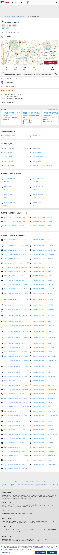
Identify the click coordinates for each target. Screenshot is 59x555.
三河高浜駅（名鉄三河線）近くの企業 (42, 447)
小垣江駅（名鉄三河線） (38, 194)
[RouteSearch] (15, 2)
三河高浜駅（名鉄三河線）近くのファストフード (16, 239)
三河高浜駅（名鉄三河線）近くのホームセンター (16, 360)
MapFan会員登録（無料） (8, 513)
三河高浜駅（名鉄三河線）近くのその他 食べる (16, 267)
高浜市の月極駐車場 (37, 148)
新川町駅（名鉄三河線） (10, 202)
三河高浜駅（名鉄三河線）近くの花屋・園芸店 (15, 376)
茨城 (33, 495)
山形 (27, 495)
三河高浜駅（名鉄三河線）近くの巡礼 (13, 305)
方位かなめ (53, 529)
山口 (55, 496)
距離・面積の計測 (32, 505)
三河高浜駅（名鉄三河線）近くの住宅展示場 (43, 451)
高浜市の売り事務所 (9, 165)
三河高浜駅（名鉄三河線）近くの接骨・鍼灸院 (44, 411)
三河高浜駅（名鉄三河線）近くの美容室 (42, 460)
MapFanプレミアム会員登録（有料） (24, 513)
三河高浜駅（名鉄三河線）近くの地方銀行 (14, 429)
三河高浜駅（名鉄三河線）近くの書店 (42, 372)
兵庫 (35, 496)
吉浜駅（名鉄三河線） (38, 178)
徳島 (3, 498)
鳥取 (44, 496)
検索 (3, 505)
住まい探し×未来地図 (22, 505)
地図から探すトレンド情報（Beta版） (18, 521)
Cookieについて (46, 481)
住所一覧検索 (51, 505)
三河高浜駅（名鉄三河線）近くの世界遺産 (43, 305)
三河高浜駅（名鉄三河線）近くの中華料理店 (43, 258)
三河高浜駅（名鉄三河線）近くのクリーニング (44, 455)
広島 (52, 496)
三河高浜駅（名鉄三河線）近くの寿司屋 (14, 254)
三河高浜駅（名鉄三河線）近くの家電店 (42, 351)
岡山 (50, 496)
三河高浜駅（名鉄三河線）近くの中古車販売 (15, 402)
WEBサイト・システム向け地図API (26, 539)
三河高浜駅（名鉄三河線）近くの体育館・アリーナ (45, 293)
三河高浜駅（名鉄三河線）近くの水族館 (42, 280)
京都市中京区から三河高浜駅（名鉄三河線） (15, 221)
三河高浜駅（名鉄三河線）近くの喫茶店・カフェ (44, 250)
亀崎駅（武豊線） (8, 194)
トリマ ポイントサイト (19, 531)
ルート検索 (7, 505)
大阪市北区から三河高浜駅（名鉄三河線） (14, 225)
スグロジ (36, 540)
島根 (47, 496)
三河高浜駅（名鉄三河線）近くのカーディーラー (16, 389)
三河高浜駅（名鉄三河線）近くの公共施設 (14, 438)
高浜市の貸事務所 (37, 152)
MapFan (3, 16)
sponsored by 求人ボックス (53, 109)
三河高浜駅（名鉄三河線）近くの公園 (42, 271)
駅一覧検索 (9, 506)
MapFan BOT (43, 529)
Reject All (52, 552)
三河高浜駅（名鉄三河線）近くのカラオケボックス (45, 309)
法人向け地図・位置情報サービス (10, 539)
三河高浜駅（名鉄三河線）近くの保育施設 (43, 442)
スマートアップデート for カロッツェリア (22, 529)
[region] (29, 52)
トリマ (48, 529)
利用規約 (17, 481)
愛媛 (8, 498)
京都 (32, 496)
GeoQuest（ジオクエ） (7, 531)
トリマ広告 (23, 540)
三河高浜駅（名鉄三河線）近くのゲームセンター (16, 315)
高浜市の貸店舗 (8, 152)
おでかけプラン (32, 506)
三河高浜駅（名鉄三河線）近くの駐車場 (14, 393)
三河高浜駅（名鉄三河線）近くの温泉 (13, 321)
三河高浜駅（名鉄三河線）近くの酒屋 (13, 372)
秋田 (24, 495)
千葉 (44, 495)
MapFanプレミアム (6, 529)
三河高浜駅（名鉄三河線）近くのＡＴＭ (14, 425)
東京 (46, 495)
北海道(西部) (11, 495)
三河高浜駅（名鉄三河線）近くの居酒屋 (42, 263)
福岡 (14, 498)
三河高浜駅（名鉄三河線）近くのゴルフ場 (43, 284)
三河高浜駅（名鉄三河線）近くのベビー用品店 (15, 351)
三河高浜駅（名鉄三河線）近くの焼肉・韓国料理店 (16, 263)
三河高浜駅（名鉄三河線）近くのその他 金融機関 (45, 434)
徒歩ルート (7, 181)
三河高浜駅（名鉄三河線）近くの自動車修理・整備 (45, 389)
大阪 (29, 496)
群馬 (38, 495)
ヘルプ (22, 481)
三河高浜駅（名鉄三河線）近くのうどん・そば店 (16, 245)
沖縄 (34, 498)
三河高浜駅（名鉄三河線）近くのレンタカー (43, 381)
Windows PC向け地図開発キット (44, 539)
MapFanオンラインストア (8, 522)
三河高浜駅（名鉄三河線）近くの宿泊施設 (43, 267)
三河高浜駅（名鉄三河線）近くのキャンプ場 (43, 288)
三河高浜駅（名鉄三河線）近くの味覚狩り (43, 299)
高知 (11, 498)
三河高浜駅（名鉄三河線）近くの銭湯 (42, 321)
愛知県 (8, 16)
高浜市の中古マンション (10, 156)
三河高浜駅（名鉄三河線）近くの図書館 (14, 442)
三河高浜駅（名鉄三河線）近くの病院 (42, 406)
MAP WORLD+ (16, 540)
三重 (24, 496)
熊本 (22, 498)
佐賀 (16, 498)
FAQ (27, 481)
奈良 (37, 496)
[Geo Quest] (27, 2)
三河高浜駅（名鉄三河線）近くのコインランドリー (16, 460)
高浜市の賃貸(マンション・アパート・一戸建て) (16, 148)
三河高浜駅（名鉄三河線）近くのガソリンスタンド (16, 385)
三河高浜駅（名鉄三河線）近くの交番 (42, 438)
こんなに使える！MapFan (34, 521)
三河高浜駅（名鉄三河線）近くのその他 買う (44, 376)
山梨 (10, 496)
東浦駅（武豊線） (8, 186)
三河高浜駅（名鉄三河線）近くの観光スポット (15, 271)
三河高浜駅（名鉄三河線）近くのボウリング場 (15, 284)
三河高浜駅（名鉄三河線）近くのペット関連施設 (16, 455)
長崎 (19, 498)
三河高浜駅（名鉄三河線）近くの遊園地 (14, 276)
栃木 (35, 495)
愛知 (21, 496)
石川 (4, 496)
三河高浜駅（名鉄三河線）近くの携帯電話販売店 (16, 356)
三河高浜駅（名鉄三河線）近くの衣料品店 (14, 347)
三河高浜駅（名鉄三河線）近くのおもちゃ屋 (43, 347)
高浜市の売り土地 (8, 161)
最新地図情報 (5, 521)
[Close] (56, 546)
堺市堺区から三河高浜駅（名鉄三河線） (42, 225)
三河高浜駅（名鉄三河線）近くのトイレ (14, 421)
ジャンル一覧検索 (16, 506)
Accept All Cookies (40, 552)
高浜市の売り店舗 (37, 161)
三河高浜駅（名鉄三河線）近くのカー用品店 (43, 385)
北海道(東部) (5, 495)
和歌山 (40, 496)
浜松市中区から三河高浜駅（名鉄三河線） (43, 217)
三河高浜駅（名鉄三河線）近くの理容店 (14, 464)
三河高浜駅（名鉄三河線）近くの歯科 (13, 411)
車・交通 (3, 25)
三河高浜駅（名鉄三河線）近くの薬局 (42, 343)
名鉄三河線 (14, 25)
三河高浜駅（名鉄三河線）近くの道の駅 (42, 402)
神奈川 (49, 495)
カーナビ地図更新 (19, 522)
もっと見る (55, 228)
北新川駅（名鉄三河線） (38, 186)
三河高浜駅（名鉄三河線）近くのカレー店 (14, 258)
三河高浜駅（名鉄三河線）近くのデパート (14, 343)
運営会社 (11, 481)
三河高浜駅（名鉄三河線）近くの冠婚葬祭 (14, 451)
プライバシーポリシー (35, 481)
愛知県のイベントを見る (39, 135)
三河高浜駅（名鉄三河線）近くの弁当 (42, 366)
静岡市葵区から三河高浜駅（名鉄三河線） (43, 221)
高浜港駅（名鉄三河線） (10, 178)
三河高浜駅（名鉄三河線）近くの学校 (13, 447)
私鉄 (10, 25)
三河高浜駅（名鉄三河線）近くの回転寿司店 (43, 254)
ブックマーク (25, 506)
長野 (13, 496)
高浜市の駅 (22, 16)
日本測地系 (21, 94)
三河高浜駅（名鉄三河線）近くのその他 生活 (15, 468)
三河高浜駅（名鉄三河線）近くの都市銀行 (43, 425)
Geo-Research (30, 540)
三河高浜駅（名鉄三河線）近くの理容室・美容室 (44, 464)
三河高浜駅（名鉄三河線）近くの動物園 (14, 280)
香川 (5, 498)
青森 (16, 495)
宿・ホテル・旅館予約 (29, 522)
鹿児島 (30, 498)
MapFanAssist (35, 529)
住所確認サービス (8, 540)
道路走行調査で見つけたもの (48, 521)
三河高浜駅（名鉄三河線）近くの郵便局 (42, 421)
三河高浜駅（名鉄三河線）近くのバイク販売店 (15, 398)
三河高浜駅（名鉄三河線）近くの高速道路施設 (44, 398)
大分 (25, 498)
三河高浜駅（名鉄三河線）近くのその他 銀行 (15, 434)
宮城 (22, 495)
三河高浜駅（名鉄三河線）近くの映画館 (42, 276)
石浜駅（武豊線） (37, 202)
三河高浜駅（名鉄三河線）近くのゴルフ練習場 (15, 288)
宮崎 (27, 498)
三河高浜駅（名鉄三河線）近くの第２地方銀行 (44, 429)
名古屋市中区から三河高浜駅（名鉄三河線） (15, 217)
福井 (7, 496)
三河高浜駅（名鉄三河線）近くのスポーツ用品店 (44, 356)
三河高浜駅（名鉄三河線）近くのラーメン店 (15, 250)
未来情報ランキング (42, 505)
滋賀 (26, 496)
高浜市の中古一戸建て (38, 156)
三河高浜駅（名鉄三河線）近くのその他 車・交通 (16, 406)
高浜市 (7, 28)
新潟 (53, 495)
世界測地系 (12, 94)
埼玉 (41, 495)
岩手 (19, 495)
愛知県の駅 (15, 16)
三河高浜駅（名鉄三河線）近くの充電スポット (44, 393)
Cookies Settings (6, 552)
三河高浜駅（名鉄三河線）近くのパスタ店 (43, 245)
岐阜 (15, 496)
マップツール (13, 505)
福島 (30, 495)
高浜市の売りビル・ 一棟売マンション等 (42, 165)
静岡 (18, 496)
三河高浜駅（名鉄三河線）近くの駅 (13, 381)
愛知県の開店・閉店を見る (11, 135)
